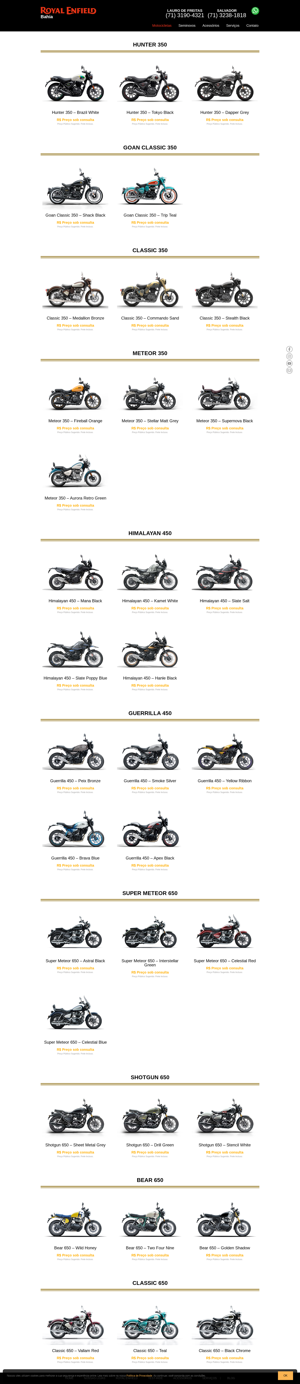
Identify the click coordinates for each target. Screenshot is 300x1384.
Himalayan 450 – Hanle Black (150, 678)
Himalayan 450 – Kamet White (150, 600)
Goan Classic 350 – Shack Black (75, 215)
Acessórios (210, 25)
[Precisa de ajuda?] (255, 11)
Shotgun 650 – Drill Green (150, 1145)
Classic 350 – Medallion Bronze (75, 318)
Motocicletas (162, 25)
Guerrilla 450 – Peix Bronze (75, 780)
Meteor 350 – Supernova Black (224, 420)
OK (286, 1375)
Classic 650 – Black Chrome (225, 1350)
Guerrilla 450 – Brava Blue (75, 858)
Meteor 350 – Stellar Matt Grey (150, 420)
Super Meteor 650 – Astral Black (75, 960)
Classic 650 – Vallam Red (75, 1350)
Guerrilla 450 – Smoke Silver (150, 780)
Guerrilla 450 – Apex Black (150, 858)
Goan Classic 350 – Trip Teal (150, 215)
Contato (252, 25)
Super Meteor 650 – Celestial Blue (75, 1042)
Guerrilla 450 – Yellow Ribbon (225, 780)
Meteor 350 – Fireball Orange (75, 420)
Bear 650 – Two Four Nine (150, 1247)
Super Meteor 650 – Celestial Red (225, 960)
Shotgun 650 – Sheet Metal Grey (75, 1145)
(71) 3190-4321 (185, 13)
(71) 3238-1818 (227, 13)
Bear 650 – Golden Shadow (224, 1247)
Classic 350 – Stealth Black (225, 318)
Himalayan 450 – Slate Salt (224, 600)
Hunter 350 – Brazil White (75, 112)
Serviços (232, 25)
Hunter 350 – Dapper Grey (224, 112)
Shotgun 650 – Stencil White (225, 1145)
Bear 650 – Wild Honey (75, 1247)
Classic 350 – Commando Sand (150, 318)
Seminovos (186, 25)
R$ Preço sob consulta (75, 120)
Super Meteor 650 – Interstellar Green (150, 962)
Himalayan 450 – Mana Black (75, 600)
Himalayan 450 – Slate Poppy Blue (75, 678)
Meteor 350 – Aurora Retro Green (75, 498)
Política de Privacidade (139, 1375)
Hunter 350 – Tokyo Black (150, 112)
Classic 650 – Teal (150, 1350)
